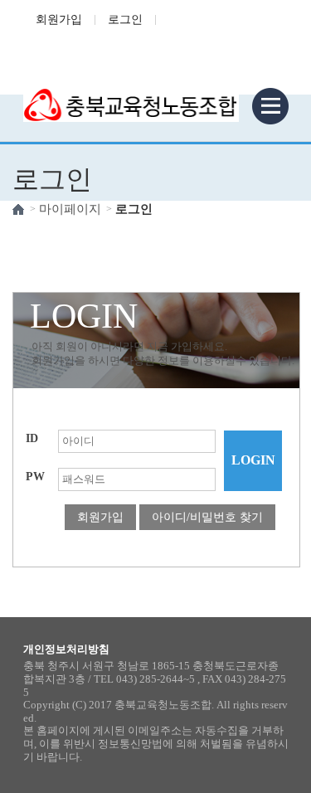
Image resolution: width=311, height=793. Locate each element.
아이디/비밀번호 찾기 (207, 517)
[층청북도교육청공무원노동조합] (131, 95)
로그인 (125, 19)
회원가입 (59, 19)
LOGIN (253, 460)
